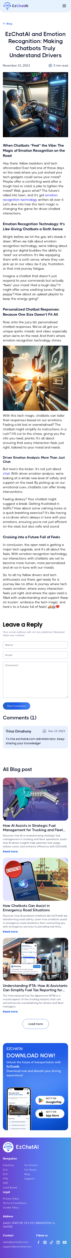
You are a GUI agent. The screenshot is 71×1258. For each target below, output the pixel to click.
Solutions (8, 1165)
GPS (5, 1182)
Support (29, 1178)
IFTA (5, 1178)
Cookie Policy (11, 1207)
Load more (35, 1024)
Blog (9, 23)
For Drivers (31, 1165)
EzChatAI (27, 1147)
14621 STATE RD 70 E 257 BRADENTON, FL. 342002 (29, 1224)
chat (6, 473)
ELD (5, 1174)
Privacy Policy (11, 1198)
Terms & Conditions (15, 1202)
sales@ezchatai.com (15, 1242)
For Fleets (30, 1169)
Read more (10, 851)
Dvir (5, 1169)
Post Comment (16, 706)
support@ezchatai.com (17, 1246)
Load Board (10, 1187)
